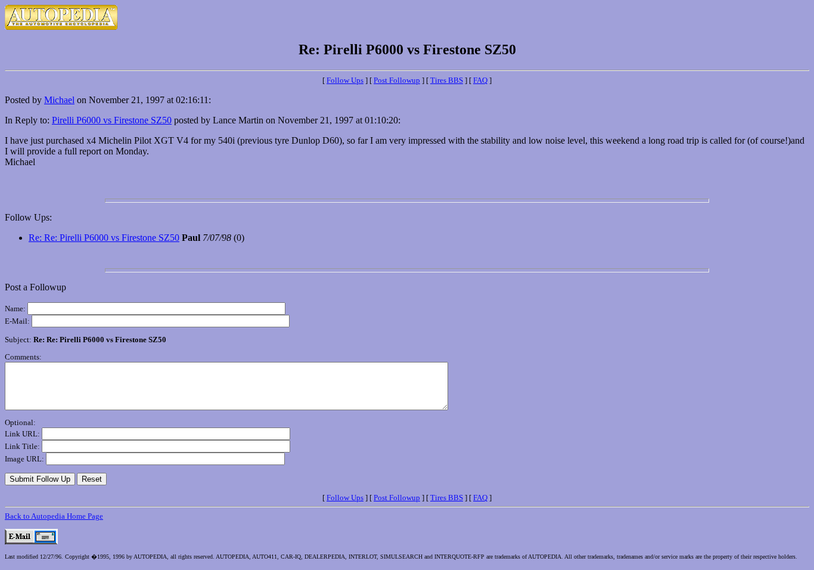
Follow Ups (345, 80)
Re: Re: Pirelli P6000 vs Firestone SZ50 (104, 238)
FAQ (480, 80)
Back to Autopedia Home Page (54, 516)
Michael (59, 100)
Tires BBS (446, 80)
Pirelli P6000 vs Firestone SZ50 (112, 120)
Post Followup (397, 80)
